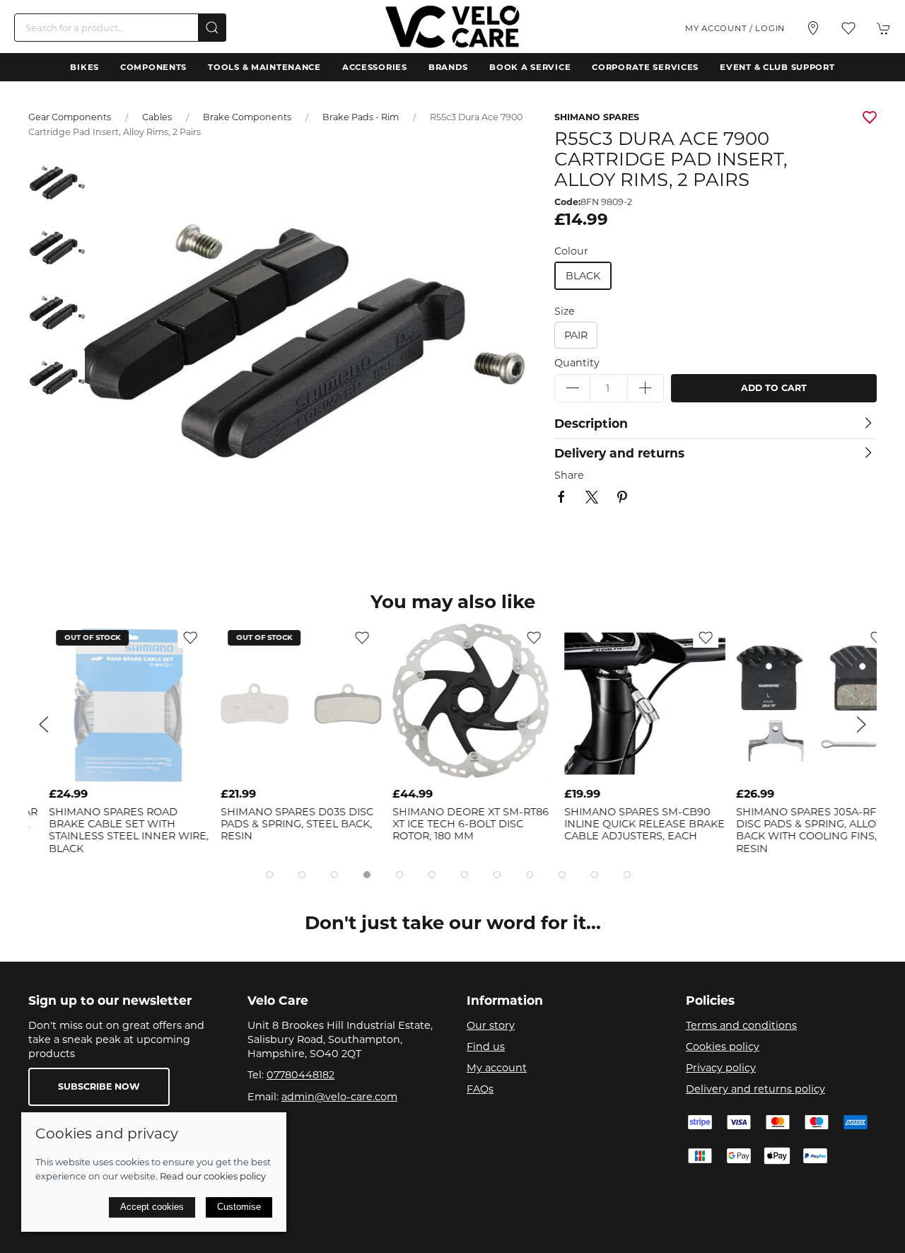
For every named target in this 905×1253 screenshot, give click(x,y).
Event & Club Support (777, 67)
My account (497, 1067)
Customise (239, 1206)
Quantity (577, 362)
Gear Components (69, 117)
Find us (486, 1046)
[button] (848, 28)
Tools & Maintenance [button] (264, 67)
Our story (491, 1025)
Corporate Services (645, 67)
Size (564, 311)
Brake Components (247, 117)
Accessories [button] (374, 67)
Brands (448, 67)
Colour (571, 251)
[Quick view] (169, 769)
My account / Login (735, 28)
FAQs (480, 1089)
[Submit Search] (212, 27)
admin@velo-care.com (339, 1096)
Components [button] (153, 67)
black (583, 275)
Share (569, 475)
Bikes (84, 67)
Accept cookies (152, 1206)
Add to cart (774, 388)
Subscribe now (99, 1086)
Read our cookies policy (213, 1176)
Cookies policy (722, 1046)
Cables (157, 117)
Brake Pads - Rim (360, 117)
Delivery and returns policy (755, 1089)
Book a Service (530, 67)
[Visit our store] (813, 28)
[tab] (269, 874)
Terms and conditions (741, 1025)
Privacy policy (721, 1067)
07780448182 (300, 1074)
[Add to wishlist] (169, 637)
